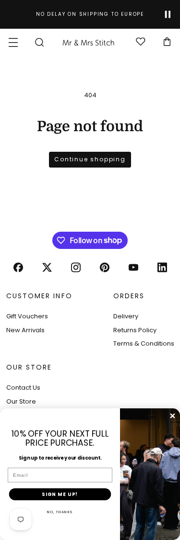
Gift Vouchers (27, 316)
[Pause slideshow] (168, 15)
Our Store (21, 401)
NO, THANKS (60, 512)
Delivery (125, 316)
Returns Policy (134, 330)
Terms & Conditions (143, 343)
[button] (13, 42)
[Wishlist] (140, 42)
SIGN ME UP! (60, 494)
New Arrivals (25, 330)
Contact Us (23, 387)
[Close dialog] (172, 415)
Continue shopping (90, 159)
